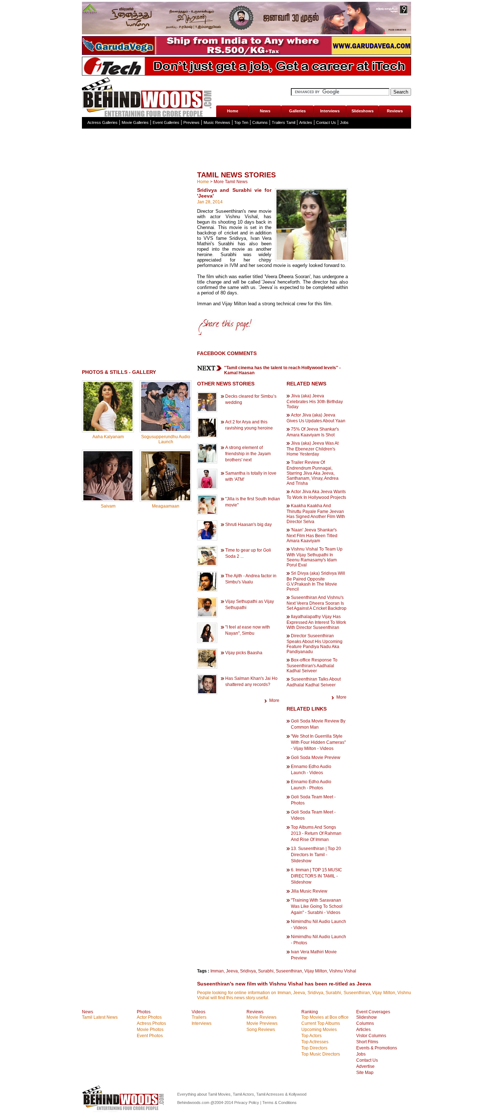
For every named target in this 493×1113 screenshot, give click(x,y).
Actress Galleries (102, 122)
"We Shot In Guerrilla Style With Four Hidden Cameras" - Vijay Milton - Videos (318, 742)
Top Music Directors (320, 1054)
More (274, 700)
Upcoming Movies (319, 1029)
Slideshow (366, 1017)
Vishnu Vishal (342, 971)
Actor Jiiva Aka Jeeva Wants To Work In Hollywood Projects (316, 494)
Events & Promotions (376, 1048)
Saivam (108, 506)
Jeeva (232, 971)
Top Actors (311, 1035)
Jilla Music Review (309, 891)
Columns (260, 122)
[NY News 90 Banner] (246, 32)
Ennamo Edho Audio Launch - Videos (311, 769)
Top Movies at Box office (325, 1017)
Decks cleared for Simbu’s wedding (250, 399)
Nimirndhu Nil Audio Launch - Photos (318, 939)
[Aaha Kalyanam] (107, 429)
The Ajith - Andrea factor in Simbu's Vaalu (250, 578)
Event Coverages (373, 1011)
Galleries (297, 111)
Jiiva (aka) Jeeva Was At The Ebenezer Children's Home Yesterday (313, 449)
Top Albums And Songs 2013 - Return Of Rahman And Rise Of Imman (316, 833)
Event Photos (150, 1035)
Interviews (330, 111)
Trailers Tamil (283, 122)
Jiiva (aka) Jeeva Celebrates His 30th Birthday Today (315, 401)
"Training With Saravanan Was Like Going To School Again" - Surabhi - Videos (317, 906)
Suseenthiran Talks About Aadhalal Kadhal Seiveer (314, 682)
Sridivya (248, 971)
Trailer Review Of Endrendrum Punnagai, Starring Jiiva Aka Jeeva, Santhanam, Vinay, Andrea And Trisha (313, 473)
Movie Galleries (135, 122)
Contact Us (326, 122)
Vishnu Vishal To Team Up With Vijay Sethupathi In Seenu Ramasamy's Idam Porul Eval (315, 557)
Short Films (367, 1041)
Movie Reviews (261, 1017)
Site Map (365, 1072)
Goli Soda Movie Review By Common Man (318, 724)
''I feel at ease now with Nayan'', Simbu (247, 630)
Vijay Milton (315, 971)
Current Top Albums (320, 1023)
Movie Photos (150, 1029)
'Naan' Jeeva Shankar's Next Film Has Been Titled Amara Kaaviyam (312, 535)
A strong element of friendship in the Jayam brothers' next (248, 453)
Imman (217, 971)
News (265, 111)
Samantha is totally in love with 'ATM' (250, 476)
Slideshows (363, 111)
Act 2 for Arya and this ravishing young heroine (249, 425)
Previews (191, 122)
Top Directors (314, 1048)
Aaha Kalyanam (108, 436)
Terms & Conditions (279, 1102)
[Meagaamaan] (165, 498)
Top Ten (241, 122)
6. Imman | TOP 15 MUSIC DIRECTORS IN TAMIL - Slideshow (316, 876)
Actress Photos (151, 1023)
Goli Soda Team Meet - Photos (313, 800)
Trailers (199, 1017)
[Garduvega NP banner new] (246, 53)
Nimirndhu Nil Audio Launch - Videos (318, 924)
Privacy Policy (247, 1102)
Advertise (365, 1066)
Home (232, 111)
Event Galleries (166, 122)
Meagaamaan (165, 506)
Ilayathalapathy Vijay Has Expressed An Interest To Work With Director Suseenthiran (316, 622)
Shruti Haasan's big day (248, 524)
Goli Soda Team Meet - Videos (313, 815)
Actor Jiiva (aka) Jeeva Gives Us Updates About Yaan (316, 418)
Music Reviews (217, 122)
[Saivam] (107, 498)
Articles (305, 122)
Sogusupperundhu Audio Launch (165, 439)
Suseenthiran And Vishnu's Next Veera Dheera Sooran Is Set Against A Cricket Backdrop (316, 603)
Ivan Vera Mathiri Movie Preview (314, 955)
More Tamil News (231, 181)
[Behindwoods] (148, 96)
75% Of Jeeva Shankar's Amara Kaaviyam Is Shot (313, 432)
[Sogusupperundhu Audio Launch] (165, 429)
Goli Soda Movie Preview (315, 757)
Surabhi (266, 971)
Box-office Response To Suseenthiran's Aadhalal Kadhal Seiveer (312, 665)
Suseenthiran (289, 971)
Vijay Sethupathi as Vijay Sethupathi (249, 604)
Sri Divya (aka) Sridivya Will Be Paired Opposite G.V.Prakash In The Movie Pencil (316, 581)
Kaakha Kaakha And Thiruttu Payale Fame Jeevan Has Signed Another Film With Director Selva (316, 513)
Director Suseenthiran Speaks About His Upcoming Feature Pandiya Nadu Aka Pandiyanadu (315, 643)
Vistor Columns (371, 1035)
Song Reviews (261, 1029)
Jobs (344, 122)
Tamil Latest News (100, 1017)
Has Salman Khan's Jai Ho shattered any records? (251, 681)
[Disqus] (137, 606)
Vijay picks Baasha (243, 652)
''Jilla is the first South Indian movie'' (252, 502)
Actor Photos (149, 1017)
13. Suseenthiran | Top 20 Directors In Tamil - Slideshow (316, 854)
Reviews (395, 111)
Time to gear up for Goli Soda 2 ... (248, 553)
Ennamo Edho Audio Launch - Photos (311, 784)
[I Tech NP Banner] (246, 74)
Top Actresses (314, 1041)
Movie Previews (262, 1023)
